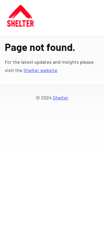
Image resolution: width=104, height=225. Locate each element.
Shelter (61, 98)
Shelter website (40, 70)
